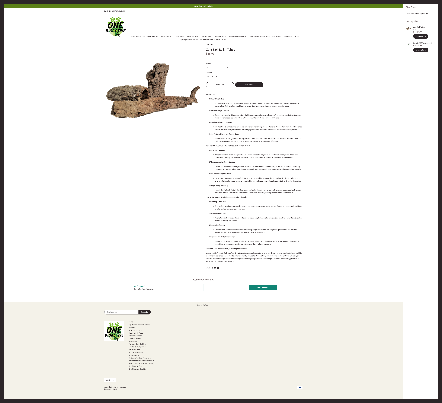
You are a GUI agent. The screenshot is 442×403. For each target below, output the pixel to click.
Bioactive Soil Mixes (136, 333)
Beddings (132, 327)
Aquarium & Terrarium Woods (139, 325)
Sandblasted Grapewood (137, 347)
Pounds (208, 64)
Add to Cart (220, 85)
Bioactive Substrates (136, 336)
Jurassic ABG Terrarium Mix (422, 43)
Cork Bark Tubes (419, 27)
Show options (421, 36)
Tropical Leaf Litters (136, 352)
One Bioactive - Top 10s (137, 369)
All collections (134, 355)
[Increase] (217, 76)
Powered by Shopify (111, 389)
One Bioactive (121, 387)
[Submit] (117, 11)
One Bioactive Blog (135, 366)
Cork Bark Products (135, 338)
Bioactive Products (135, 330)
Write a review (262, 288)
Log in (107, 11)
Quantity (209, 72)
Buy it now (249, 85)
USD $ (108, 380)
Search (131, 322)
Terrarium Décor (134, 350)
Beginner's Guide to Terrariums (140, 358)
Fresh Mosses (133, 341)
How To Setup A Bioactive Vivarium (141, 363)
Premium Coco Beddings (137, 344)
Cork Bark (209, 44)
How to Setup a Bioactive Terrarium (141, 361)
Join (113, 11)
